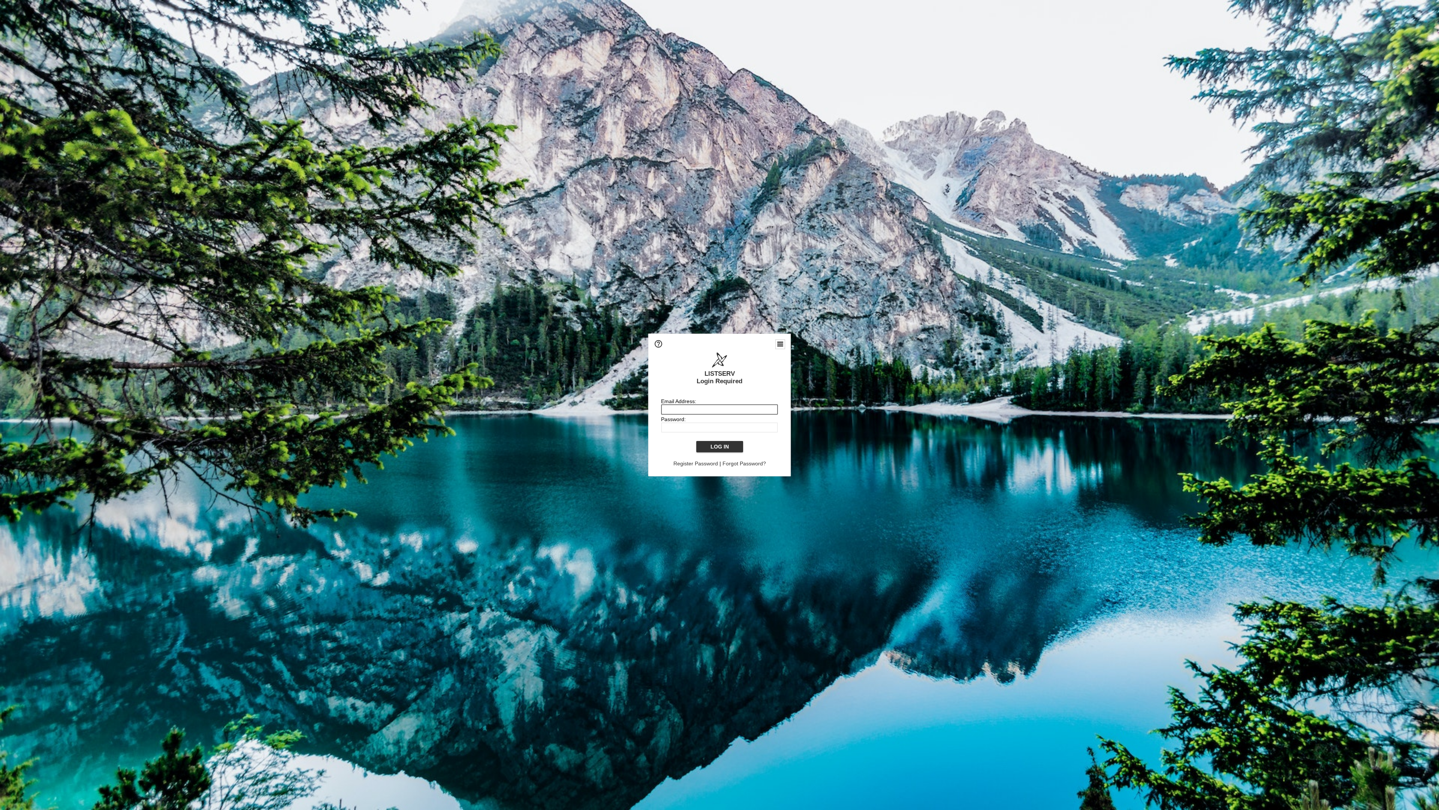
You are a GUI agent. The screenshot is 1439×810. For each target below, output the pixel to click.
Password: (673, 419)
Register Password (695, 463)
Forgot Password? (744, 463)
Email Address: (678, 401)
